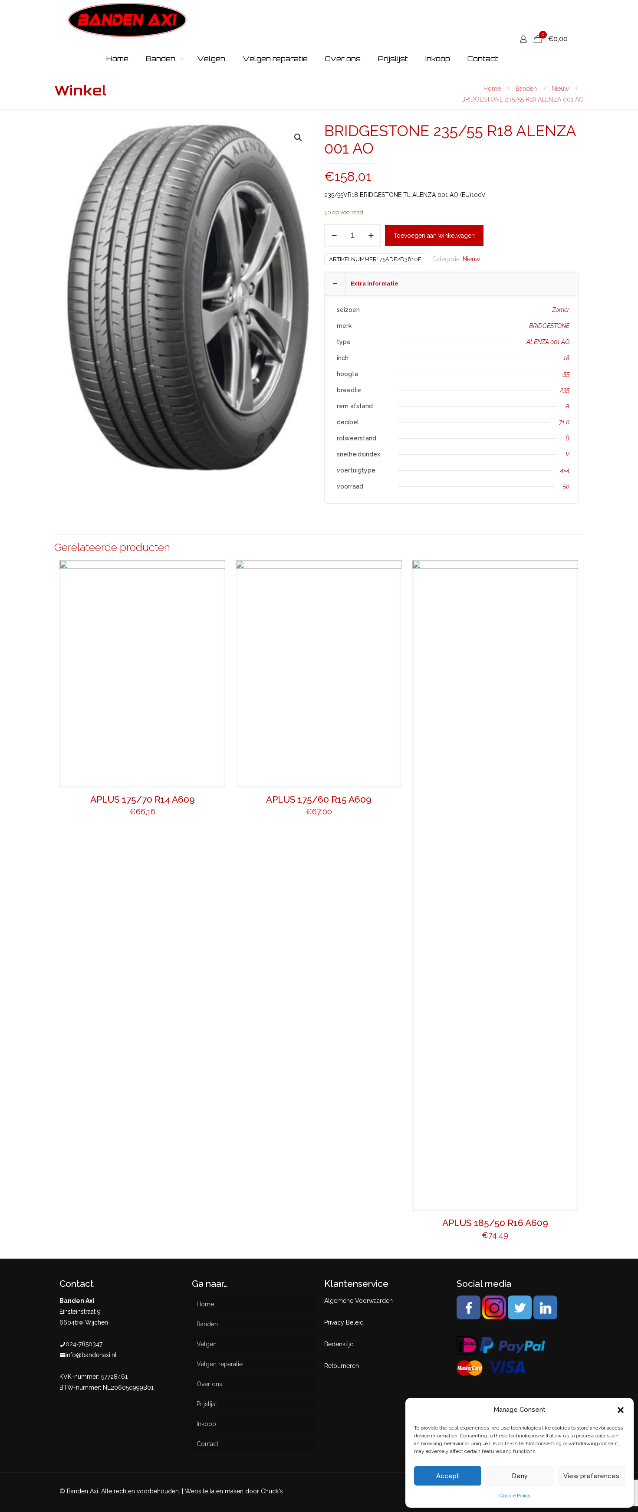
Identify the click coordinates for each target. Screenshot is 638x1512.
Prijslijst (207, 1403)
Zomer (560, 309)
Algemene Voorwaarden (358, 1300)
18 (566, 357)
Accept (447, 1476)
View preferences (591, 1476)
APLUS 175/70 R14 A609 (142, 799)
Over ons (209, 1384)
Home (492, 88)
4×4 (564, 470)
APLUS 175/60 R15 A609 (319, 799)
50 (566, 486)
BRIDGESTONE (549, 325)
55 (566, 374)
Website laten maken (214, 1491)
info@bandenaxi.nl (91, 1354)
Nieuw (560, 88)
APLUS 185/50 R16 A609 (495, 1222)
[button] (620, 1410)
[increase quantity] (370, 235)
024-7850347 (84, 1344)
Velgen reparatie (220, 1364)
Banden (526, 88)
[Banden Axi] (127, 19)
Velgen (207, 1344)
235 (564, 390)
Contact (207, 1443)
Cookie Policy (515, 1495)
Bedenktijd (339, 1344)
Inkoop (206, 1423)
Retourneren (341, 1365)
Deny (520, 1476)
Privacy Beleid (344, 1322)
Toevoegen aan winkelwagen (434, 235)
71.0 (564, 422)
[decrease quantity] (334, 235)
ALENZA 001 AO (547, 341)
